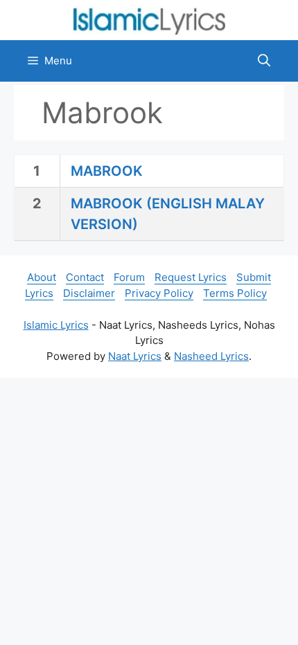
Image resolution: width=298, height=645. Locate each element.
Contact (85, 277)
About (41, 277)
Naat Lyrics (134, 356)
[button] (264, 61)
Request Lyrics (191, 277)
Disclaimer (89, 293)
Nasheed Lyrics (211, 356)
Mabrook (107, 171)
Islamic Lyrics (56, 324)
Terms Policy (235, 293)
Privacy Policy (159, 293)
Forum (129, 277)
